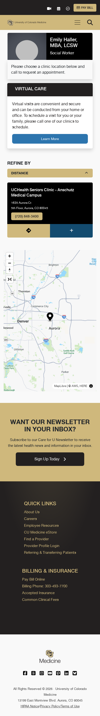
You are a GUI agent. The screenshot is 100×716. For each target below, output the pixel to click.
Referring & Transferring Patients (50, 552)
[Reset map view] (9, 279)
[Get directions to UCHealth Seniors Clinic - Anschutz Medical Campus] (28, 231)
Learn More (50, 139)
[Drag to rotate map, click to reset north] (9, 270)
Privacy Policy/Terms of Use (60, 706)
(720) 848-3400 (27, 216)
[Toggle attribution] (91, 386)
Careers (30, 519)
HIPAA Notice (30, 706)
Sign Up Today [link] (46, 459)
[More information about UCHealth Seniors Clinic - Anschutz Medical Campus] (71, 231)
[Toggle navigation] (77, 22)
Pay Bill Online (33, 579)
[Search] (90, 22)
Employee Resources (41, 525)
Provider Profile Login (41, 546)
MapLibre (60, 386)
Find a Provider (36, 539)
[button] (50, 317)
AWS (75, 386)
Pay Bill (87, 7)
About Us (32, 512)
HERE (83, 386)
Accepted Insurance (38, 593)
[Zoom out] (9, 263)
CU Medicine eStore (40, 532)
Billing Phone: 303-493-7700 (44, 586)
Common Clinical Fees (40, 599)
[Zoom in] (9, 256)
